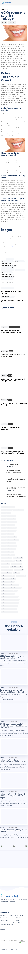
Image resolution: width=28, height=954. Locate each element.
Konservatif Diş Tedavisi (19, 923)
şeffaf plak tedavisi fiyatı (8, 582)
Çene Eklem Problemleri (6, 918)
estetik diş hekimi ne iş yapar (9, 531)
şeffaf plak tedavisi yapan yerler (9, 611)
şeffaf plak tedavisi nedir (8, 594)
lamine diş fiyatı (5, 564)
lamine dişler (5, 567)
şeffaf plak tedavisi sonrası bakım (10, 602)
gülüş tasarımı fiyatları (7, 263)
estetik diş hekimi (6, 513)
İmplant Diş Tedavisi (18, 918)
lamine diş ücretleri (6, 573)
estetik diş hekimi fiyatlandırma (9, 522)
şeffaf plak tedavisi (21, 576)
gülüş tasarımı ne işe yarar (7, 270)
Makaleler (5, 9)
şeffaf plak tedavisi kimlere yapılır (10, 585)
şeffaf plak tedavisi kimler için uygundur (11, 588)
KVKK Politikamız (4, 949)
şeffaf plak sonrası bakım (8, 576)
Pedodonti (2, 929)
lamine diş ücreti (19, 570)
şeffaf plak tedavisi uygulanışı (9, 608)
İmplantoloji (16, 920)
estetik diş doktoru (18, 510)
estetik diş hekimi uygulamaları (9, 546)
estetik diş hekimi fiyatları (8, 525)
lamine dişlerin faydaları (16, 567)
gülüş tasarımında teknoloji (8, 276)
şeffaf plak (16, 573)
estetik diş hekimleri (6, 558)
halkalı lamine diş (18, 558)
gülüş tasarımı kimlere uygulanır (9, 265)
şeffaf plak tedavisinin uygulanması (10, 599)
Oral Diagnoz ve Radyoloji (6, 924)
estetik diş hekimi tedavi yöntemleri (10, 540)
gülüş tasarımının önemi (7, 278)
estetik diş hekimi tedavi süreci (9, 537)
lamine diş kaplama (16, 564)
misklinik (3, 653)
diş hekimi (4, 507)
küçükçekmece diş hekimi (8, 561)
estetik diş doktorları (7, 510)
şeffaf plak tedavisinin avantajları (10, 596)
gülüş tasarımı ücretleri (7, 272)
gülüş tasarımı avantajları (7, 261)
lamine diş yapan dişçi (7, 570)
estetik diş (11, 507)
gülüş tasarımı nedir (20, 270)
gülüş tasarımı (10, 259)
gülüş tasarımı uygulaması (7, 274)
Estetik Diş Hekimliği (18, 915)
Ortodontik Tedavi (4, 927)
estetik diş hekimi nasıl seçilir (9, 528)
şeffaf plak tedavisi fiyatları (8, 579)
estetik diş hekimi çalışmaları (8, 549)
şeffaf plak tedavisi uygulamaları (9, 605)
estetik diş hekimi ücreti (7, 552)
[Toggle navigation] (22, 2)
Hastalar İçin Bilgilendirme (14, 327)
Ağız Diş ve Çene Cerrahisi (6, 915)
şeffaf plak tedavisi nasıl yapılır (9, 591)
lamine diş (18, 561)
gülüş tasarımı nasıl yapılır (7, 267)
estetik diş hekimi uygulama (8, 543)
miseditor (4, 22)
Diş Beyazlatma (4, 920)
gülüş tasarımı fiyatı (19, 261)
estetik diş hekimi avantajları (8, 516)
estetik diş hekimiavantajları (8, 519)
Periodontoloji (3, 932)
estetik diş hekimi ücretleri (8, 555)
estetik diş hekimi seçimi (7, 534)
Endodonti (2, 923)
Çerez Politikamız (15, 949)
